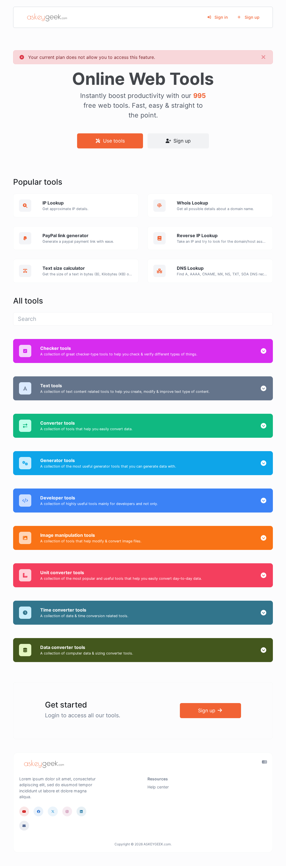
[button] (263, 351)
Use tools (113, 141)
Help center (158, 787)
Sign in (220, 17)
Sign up (251, 17)
